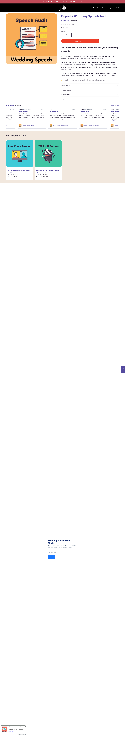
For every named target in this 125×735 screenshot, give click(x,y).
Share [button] (65, 100)
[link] (31, 125)
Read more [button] (7, 118)
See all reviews (115, 105)
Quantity (63, 31)
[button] (10, 8)
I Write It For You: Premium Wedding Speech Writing (47, 171)
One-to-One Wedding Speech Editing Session (19, 171)
